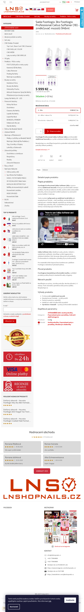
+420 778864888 (52, 558)
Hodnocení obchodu (42, 432)
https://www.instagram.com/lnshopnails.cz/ (61, 568)
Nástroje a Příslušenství (12, 135)
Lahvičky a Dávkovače (14, 147)
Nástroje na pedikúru (14, 77)
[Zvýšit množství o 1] (43, 130)
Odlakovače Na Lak (13, 123)
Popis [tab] (38, 170)
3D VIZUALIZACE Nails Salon (16, 181)
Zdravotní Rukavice (13, 163)
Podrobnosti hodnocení (63, 34)
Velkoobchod (8, 203)
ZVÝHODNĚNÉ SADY (11, 28)
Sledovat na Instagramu (62, 546)
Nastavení (14, 607)
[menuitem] (7, 16)
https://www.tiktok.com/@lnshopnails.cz (60, 574)
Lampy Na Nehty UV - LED (13, 98)
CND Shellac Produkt (11, 43)
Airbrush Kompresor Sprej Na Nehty (19, 92)
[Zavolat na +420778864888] (6, 2)
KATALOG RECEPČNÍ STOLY (16, 184)
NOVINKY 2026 (9, 31)
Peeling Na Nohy (12, 74)
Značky (6, 206)
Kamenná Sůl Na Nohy (14, 68)
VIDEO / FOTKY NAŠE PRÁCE (16, 178)
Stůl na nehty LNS (13, 172)
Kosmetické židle (12, 196)
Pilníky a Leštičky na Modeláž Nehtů (19, 138)
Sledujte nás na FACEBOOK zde (57, 565)
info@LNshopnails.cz (54, 555)
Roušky (9, 160)
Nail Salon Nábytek (10, 169)
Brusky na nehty (10, 80)
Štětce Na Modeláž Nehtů (13, 129)
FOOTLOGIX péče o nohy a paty (17, 65)
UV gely (7, 58)
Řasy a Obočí (8, 166)
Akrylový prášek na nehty (13, 37)
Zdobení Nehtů (9, 132)
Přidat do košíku (55, 131)
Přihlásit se (9, 321)
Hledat (50, 10)
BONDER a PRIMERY (14, 120)
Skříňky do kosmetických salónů (17, 187)
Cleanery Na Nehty (13, 111)
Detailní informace (41, 150)
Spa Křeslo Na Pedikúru (15, 175)
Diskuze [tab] (45, 170)
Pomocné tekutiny (10, 101)
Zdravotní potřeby (10, 150)
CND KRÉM (10, 52)
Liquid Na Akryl (12, 117)
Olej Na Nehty (11, 126)
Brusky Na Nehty (12, 86)
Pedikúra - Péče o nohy (12, 61)
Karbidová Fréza (12, 83)
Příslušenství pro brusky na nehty (18, 95)
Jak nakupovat (45, 2)
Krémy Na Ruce (12, 104)
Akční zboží (8, 34)
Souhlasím (70, 600)
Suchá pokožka (67, 313)
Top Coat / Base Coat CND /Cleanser (19, 46)
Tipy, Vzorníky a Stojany (15, 144)
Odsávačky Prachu (13, 89)
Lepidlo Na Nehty (12, 114)
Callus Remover (12, 71)
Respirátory (11, 157)
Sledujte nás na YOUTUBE (55, 571)
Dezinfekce (10, 107)
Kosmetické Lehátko (14, 190)
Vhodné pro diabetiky (63, 324)
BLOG (6, 199)
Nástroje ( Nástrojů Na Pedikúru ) (18, 141)
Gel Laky (7, 40)
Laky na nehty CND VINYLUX (16, 55)
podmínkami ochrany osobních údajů (17, 315)
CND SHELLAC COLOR (14, 49)
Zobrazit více (42, 471)
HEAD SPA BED (12, 193)
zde (50, 601)
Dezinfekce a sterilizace (15, 153)
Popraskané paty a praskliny (58, 315)
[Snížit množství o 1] (43, 132)
